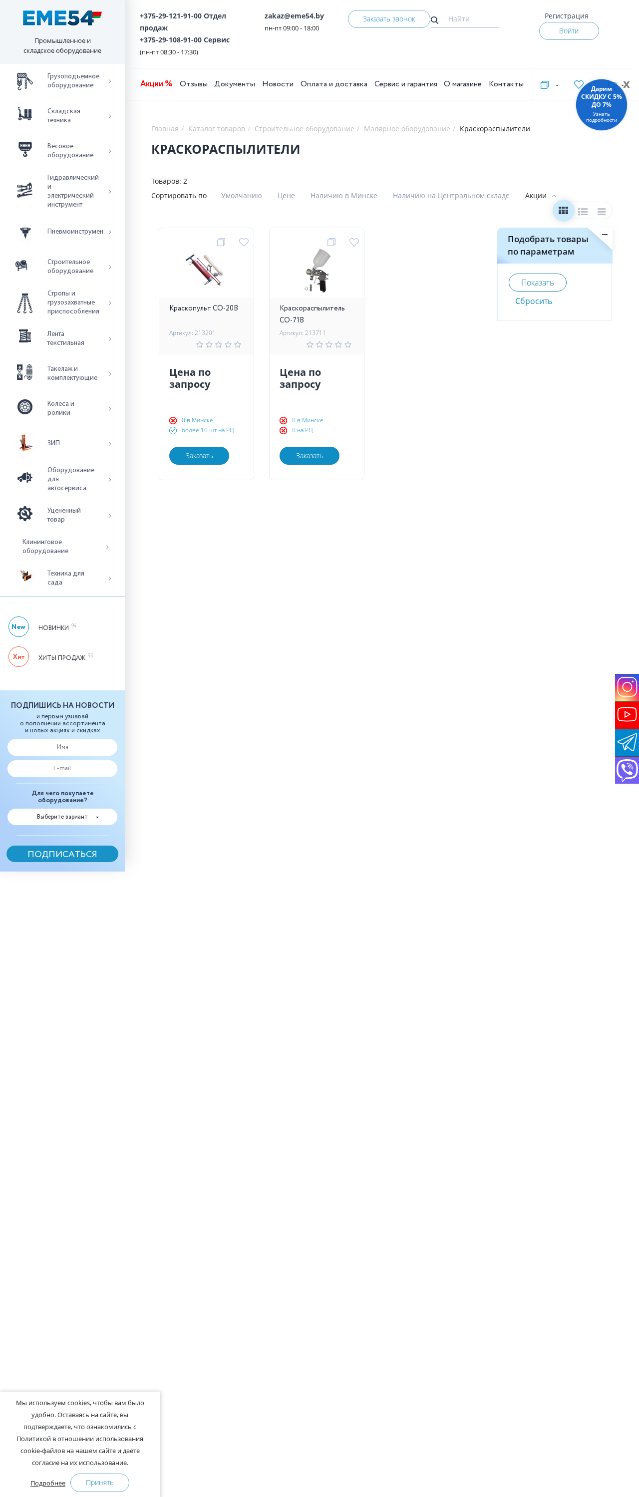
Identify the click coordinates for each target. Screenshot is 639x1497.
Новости (278, 84)
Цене (286, 195)
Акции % (156, 84)
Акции (536, 195)
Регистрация (567, 15)
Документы (234, 84)
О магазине (463, 84)
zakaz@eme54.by (294, 15)
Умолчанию (241, 195)
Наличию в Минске (344, 195)
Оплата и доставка (334, 84)
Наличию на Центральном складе (451, 195)
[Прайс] (602, 213)
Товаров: (166, 181)
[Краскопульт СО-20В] (206, 273)
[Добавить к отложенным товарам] (245, 242)
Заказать (199, 455)
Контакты (506, 84)
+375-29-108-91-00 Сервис (185, 39)
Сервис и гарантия (405, 84)
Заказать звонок (389, 18)
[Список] (583, 213)
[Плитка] (563, 213)
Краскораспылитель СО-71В (312, 314)
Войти (569, 30)
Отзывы (194, 84)
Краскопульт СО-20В (203, 308)
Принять (100, 1482)
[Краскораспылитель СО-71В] (317, 273)
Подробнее (47, 1483)
